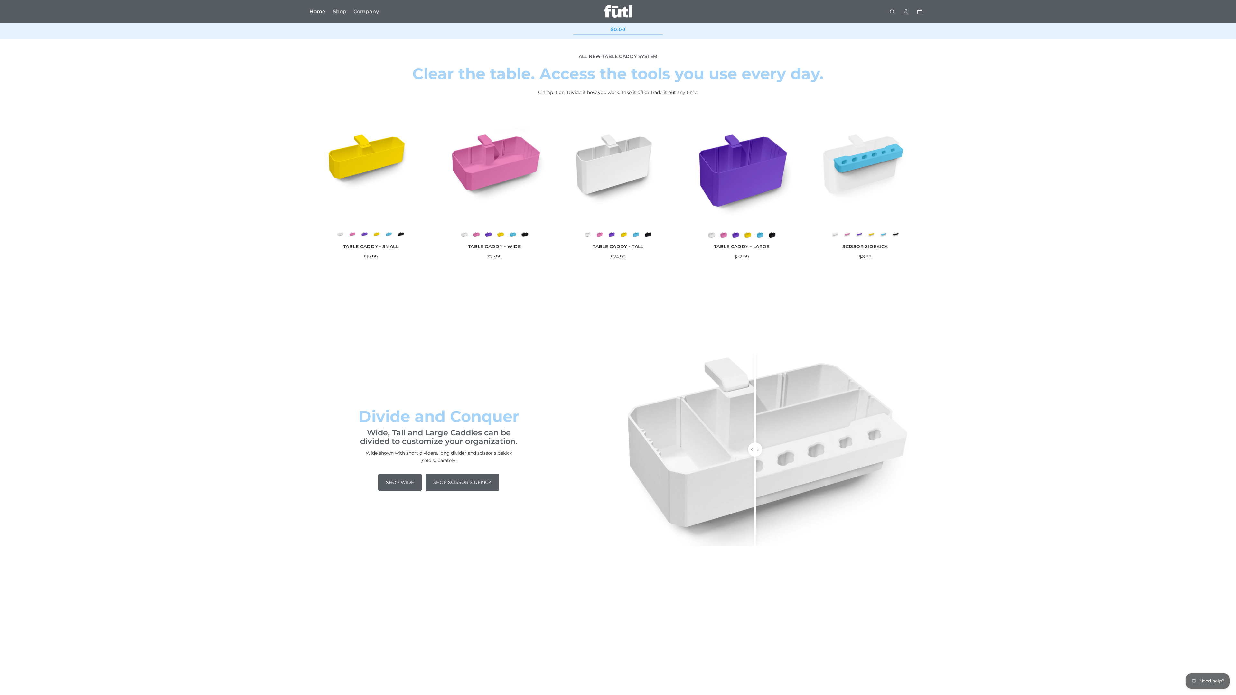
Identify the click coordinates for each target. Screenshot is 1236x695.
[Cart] (920, 12)
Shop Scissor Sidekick (462, 482)
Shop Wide (400, 482)
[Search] (892, 12)
